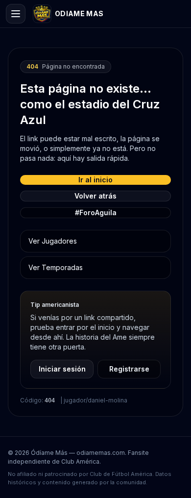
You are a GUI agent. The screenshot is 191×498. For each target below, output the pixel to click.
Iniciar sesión (62, 369)
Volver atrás (95, 196)
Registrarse (129, 369)
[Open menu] (15, 14)
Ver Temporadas (55, 267)
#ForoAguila (96, 212)
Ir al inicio (95, 179)
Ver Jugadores (52, 241)
